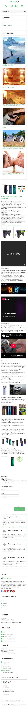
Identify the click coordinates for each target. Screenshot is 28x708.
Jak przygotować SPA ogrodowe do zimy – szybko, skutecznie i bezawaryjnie (12, 65)
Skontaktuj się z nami (22, 704)
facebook (2, 591)
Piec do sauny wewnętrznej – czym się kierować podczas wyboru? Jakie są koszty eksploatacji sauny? (14, 105)
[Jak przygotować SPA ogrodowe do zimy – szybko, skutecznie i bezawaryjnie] (14, 37)
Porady (4, 22)
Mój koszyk (5, 605)
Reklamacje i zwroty (7, 636)
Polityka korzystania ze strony (9, 641)
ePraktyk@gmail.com (7, 670)
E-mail (2, 493)
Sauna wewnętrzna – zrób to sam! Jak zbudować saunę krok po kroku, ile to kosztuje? (13, 86)
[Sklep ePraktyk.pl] (14, 1)
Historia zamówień (6, 601)
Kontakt (4, 608)
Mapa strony (4, 704)
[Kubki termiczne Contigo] (13, 228)
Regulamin (5, 631)
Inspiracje (4, 24)
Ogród (2, 700)
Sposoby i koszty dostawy (8, 634)
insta (10, 591)
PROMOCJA (21, 700)
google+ (5, 591)
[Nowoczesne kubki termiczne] (13, 456)
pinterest (8, 591)
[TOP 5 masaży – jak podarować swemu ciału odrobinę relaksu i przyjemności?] (13, 151)
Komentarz (3, 497)
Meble (15, 700)
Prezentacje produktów (7, 25)
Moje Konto (5, 603)
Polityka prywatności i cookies (9, 638)
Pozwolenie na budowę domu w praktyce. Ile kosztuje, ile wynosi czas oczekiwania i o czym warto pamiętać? (14, 148)
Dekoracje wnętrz (9, 700)
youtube (13, 591)
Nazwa (2, 489)
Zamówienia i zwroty (12, 704)
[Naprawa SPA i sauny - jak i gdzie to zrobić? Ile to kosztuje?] (14, 108)
